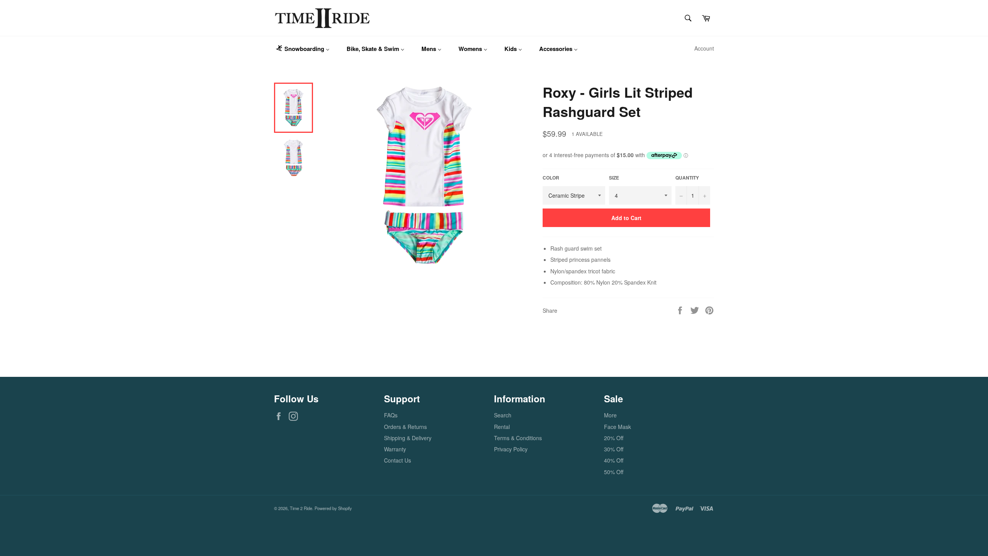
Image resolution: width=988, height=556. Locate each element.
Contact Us (397, 460)
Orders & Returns (405, 427)
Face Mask (617, 427)
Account (704, 48)
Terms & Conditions (518, 438)
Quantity (687, 178)
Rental (502, 427)
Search (502, 415)
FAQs (391, 415)
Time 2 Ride (301, 508)
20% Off (613, 438)
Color (551, 178)
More (610, 415)
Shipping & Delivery (407, 438)
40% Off (613, 460)
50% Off (613, 472)
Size (614, 178)
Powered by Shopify (333, 508)
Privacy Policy (511, 449)
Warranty (395, 449)
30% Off (613, 449)
